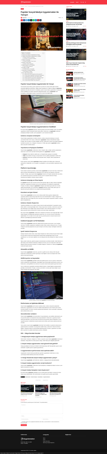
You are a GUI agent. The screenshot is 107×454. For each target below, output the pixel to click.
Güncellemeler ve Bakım (28, 71)
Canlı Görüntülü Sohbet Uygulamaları (79, 96)
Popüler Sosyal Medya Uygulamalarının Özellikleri (31, 56)
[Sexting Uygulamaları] (69, 74)
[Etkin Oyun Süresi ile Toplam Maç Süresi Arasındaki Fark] (56, 388)
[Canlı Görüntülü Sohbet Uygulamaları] (69, 97)
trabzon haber (3, 453)
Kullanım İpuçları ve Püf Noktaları (28, 65)
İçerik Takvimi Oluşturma (28, 66)
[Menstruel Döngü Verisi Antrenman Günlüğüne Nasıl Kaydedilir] (41, 388)
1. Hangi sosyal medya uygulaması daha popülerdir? (33, 74)
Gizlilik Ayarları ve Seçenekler (29, 68)
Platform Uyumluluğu (26, 59)
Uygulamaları (24, 17)
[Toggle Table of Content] (43, 53)
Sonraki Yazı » (45, 380)
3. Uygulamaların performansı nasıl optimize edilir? (33, 76)
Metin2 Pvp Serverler (10, 453)
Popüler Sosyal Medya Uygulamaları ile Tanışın (31, 54)
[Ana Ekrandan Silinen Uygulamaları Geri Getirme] (69, 79)
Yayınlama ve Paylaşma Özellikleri (30, 58)
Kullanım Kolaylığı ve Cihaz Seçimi (30, 61)
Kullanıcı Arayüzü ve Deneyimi (29, 57)
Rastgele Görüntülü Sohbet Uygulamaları (80, 84)
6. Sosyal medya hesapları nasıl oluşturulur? (32, 80)
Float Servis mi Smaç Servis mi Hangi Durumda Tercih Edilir (27, 394)
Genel (77, 2)
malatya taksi (39, 453)
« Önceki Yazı (38, 380)
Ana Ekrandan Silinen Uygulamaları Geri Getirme (80, 78)
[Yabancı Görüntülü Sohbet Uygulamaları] (69, 91)
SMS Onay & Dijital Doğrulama (48, 442)
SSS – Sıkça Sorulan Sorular (27, 72)
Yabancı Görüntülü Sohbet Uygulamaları (80, 90)
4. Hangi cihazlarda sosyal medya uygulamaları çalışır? (34, 77)
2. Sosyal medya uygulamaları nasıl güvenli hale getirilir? (34, 75)
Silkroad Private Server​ (30, 453)
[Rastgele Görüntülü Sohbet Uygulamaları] (69, 85)
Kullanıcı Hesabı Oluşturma (28, 63)
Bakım (44, 438)
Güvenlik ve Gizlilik (25, 67)
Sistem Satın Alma (46, 441)
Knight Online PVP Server (20, 453)
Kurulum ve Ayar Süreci (26, 62)
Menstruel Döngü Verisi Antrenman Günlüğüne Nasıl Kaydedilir (41, 394)
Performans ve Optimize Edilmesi (28, 70)
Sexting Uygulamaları (78, 72)
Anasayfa (72, 2)
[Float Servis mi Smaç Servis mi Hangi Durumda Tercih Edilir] (27, 388)
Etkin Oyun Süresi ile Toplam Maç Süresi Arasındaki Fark (55, 394)
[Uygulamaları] (26, 2)
